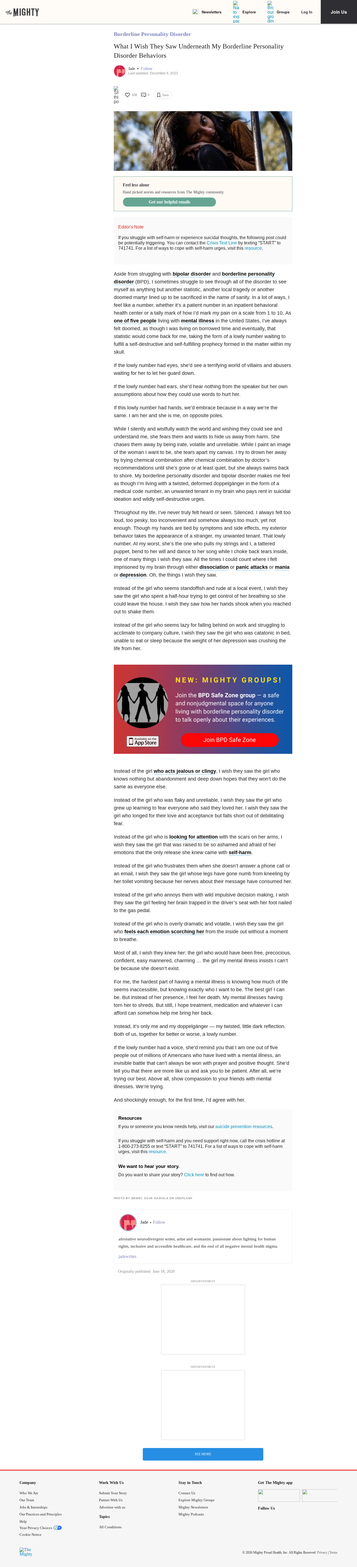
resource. (158, 1151)
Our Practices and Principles (41, 1514)
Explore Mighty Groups (196, 1500)
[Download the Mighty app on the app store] (279, 1495)
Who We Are (29, 1493)
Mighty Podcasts (191, 1514)
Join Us (339, 12)
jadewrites (127, 1256)
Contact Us (186, 1493)
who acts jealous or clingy (185, 771)
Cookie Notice (31, 1534)
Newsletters (211, 11)
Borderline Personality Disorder (152, 34)
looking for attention (193, 837)
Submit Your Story (113, 1493)
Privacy (322, 1552)
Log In (306, 11)
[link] (22, 12)
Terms (333, 1552)
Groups (283, 11)
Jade (132, 69)
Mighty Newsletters (193, 1507)
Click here (194, 1174)
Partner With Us (110, 1500)
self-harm (240, 852)
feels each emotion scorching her (164, 931)
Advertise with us (112, 1507)
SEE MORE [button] (203, 1454)
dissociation (214, 567)
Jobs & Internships (33, 1507)
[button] (146, 68)
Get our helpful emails (169, 202)
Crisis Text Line (222, 242)
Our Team (27, 1500)
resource (253, 248)
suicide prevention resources (243, 1126)
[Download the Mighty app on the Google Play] (323, 1495)
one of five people (135, 321)
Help (23, 1521)
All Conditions (110, 1527)
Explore (249, 11)
